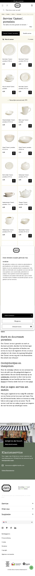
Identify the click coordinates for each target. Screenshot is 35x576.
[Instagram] (2, 528)
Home (3, 14)
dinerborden (5, 379)
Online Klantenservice (8, 470)
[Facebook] (11, 528)
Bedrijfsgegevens (6, 534)
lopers (3, 331)
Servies (13, 14)
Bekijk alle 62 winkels (11, 444)
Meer (30, 26)
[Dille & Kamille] (18, 5)
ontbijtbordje (5, 377)
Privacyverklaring (6, 538)
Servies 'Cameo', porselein (10, 33)
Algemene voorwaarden (8, 554)
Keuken (8, 14)
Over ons (6, 509)
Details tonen (16, 327)
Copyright (4, 550)
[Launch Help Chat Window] (31, 568)
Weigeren (17, 321)
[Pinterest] (7, 528)
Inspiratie (6, 514)
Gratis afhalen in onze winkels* (18, 1)
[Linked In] (15, 528)
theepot (3, 381)
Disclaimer (4, 546)
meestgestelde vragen (8, 460)
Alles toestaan (9, 315)
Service (5, 504)
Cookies (4, 542)
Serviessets (19, 14)
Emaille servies (27, 33)
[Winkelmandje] (31, 5)
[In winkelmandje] (14, 65)
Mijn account (7, 5)
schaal (31, 381)
